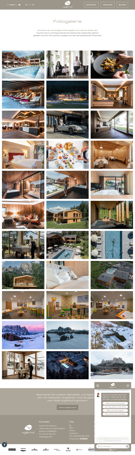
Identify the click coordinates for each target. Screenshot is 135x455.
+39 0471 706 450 (48, 434)
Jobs (71, 428)
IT (29, 5)
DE (26, 5)
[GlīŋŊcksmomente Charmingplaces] (91, 449)
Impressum (73, 433)
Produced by (74, 439)
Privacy (72, 430)
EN (33, 5)
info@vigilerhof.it (45, 437)
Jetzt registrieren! (67, 407)
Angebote (91, 5)
